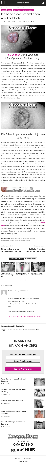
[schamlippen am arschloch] (23, 115)
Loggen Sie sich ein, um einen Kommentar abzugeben (24, 316)
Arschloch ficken (17, 238)
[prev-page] (22, 280)
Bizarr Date (7, 22)
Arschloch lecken (7, 240)
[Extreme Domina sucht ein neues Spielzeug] (39, 393)
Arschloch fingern (29, 238)
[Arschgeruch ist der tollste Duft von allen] (38, 267)
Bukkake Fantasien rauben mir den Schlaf (35, 250)
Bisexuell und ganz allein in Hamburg (15, 400)
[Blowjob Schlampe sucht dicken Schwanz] (39, 425)
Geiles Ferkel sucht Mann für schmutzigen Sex (7, 275)
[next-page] (24, 280)
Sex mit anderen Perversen (25, 10)
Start (2, 8)
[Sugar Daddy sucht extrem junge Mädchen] (39, 414)
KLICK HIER (14, 54)
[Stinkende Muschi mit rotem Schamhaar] (23, 267)
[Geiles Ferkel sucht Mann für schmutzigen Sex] (8, 267)
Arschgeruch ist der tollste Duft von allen (37, 274)
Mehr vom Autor (30, 258)
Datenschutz (27, 458)
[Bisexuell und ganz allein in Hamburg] (39, 403)
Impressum (18, 458)
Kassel (9, 10)
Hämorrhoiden (18, 240)
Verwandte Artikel (16, 258)
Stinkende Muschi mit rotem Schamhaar (22, 274)
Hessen (8, 8)
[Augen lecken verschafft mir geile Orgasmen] (39, 382)
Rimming (27, 240)
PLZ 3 (15, 10)
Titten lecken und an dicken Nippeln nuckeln (11, 250)
